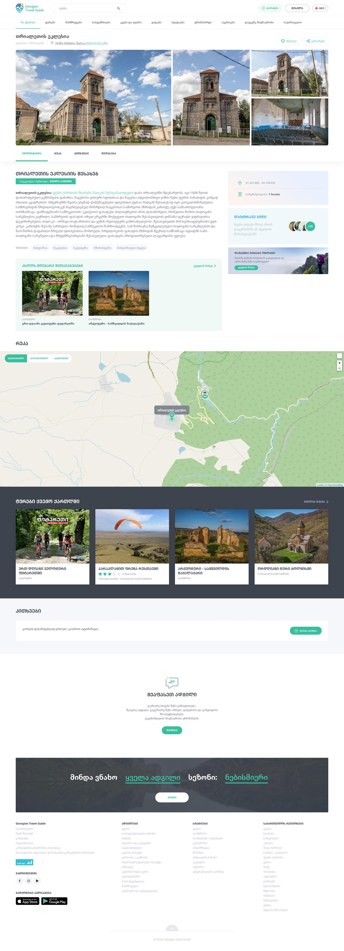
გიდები (156, 22)
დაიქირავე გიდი (250, 217)
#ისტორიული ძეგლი (131, 247)
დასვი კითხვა (308, 630)
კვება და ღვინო (131, 22)
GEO (322, 8)
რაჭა (266, 867)
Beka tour (269, 890)
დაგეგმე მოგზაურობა (259, 22)
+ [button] (339, 363)
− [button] (339, 368)
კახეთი (268, 843)
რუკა (57, 153)
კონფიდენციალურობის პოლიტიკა (38, 847)
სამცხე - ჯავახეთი (275, 852)
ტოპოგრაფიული (39, 358)
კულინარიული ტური (135, 871)
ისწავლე (127, 867)
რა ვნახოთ (28, 22)
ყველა (126, 828)
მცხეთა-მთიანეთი (275, 910)
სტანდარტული (16, 358)
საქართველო (293, 22)
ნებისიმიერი (271, 886)
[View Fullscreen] (339, 355)
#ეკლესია (60, 247)
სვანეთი (269, 833)
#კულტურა (80, 247)
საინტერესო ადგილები (208, 838)
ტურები (50, 22)
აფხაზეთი (270, 876)
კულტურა (199, 862)
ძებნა (172, 797)
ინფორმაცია (31, 153)
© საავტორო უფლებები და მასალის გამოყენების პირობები (55, 852)
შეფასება (109, 153)
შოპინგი (198, 852)
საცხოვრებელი (132, 847)
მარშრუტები (73, 22)
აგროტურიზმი (131, 876)
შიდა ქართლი (272, 847)
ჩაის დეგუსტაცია (133, 881)
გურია (267, 862)
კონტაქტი (22, 838)
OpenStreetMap (335, 484)
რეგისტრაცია (24, 843)
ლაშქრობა (200, 833)
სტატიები (178, 22)
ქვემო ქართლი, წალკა (81, 43)
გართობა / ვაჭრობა (135, 857)
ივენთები (228, 22)
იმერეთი (269, 895)
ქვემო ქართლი (273, 857)
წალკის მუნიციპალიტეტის (113, 193)
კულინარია (200, 843)
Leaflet (320, 484)
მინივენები (270, 900)
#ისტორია (40, 247)
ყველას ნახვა (204, 265)
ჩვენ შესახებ (24, 833)
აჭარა (267, 905)
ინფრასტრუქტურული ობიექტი (141, 862)
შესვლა (297, 8)
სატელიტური (61, 358)
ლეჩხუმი (269, 881)
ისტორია (198, 867)
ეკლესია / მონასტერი (30, 43)
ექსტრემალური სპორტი (208, 871)
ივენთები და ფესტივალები (140, 890)
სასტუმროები (101, 22)
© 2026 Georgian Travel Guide (172, 939)
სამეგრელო (271, 838)
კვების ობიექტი (132, 852)
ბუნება (126, 838)
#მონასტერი (102, 247)
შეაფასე (172, 730)
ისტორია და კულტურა (136, 843)
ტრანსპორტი (203, 22)
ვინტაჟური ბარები (205, 857)
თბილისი (269, 871)
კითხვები (81, 153)
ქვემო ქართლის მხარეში (72, 193)
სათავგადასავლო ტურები (139, 833)
